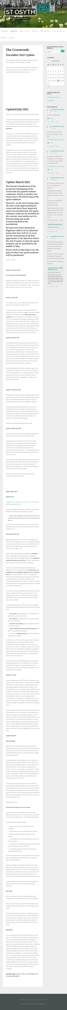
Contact (3, 37)
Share (57, 121)
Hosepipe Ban (50, 100)
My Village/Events (58, 31)
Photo (51, 118)
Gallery (11, 37)
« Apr (48, 86)
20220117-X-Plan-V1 (11, 260)
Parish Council (44, 31)
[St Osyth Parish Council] (33, 13)
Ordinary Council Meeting (53, 97)
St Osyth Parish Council (57, 109)
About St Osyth (25, 31)
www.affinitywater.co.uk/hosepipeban (56, 139)
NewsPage (14, 31)
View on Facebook (50, 121)
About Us (35, 31)
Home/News (4, 31)
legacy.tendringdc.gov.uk (55, 224)
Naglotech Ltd (42, 1004)
